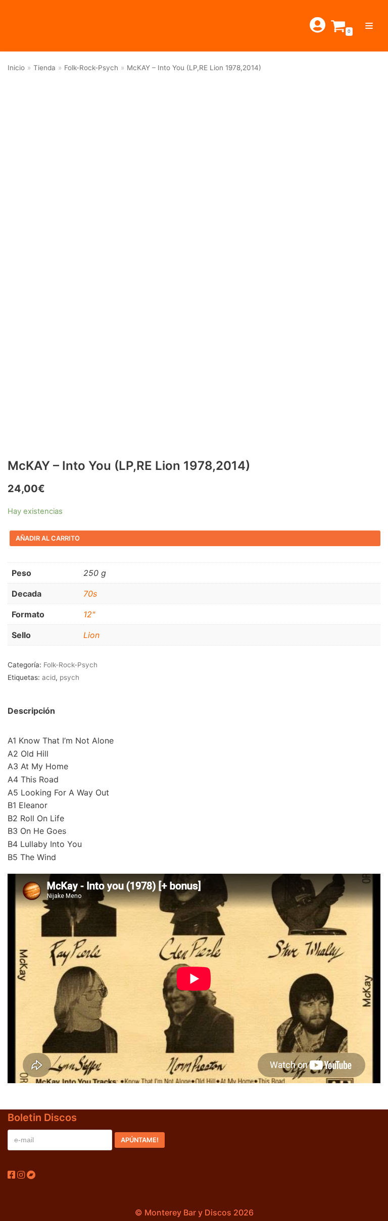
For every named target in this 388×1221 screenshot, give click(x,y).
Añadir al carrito (48, 538)
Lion (91, 635)
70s (90, 594)
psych (69, 677)
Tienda (44, 68)
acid (49, 677)
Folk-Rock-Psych (91, 68)
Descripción (31, 711)
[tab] (31, 711)
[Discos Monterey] (30, 25)
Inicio (16, 68)
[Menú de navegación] (369, 26)
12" (89, 614)
